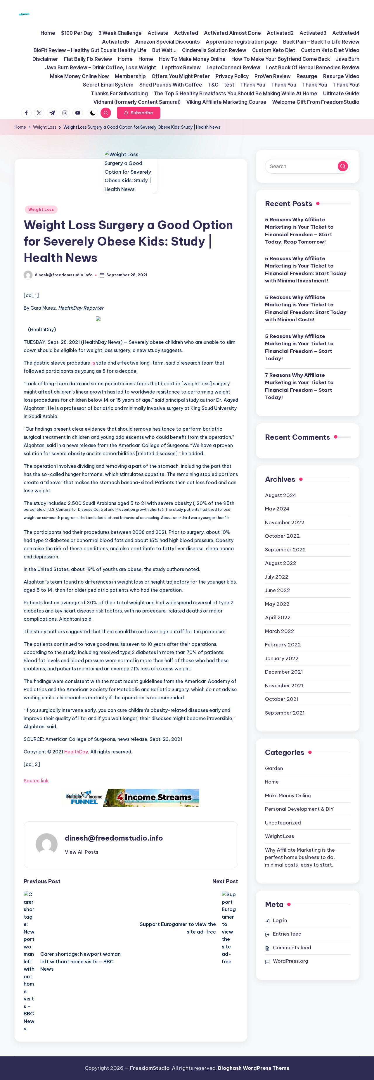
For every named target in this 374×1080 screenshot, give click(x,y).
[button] (138, 113)
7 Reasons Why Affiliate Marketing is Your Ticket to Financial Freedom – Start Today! (299, 386)
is (93, 363)
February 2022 (283, 644)
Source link (36, 781)
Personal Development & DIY (299, 809)
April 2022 (278, 617)
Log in (280, 920)
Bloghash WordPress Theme (254, 1068)
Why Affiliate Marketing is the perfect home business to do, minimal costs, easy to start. (300, 857)
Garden (274, 768)
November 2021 (284, 685)
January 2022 (282, 658)
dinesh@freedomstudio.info (114, 838)
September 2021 (285, 713)
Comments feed (292, 947)
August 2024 (280, 495)
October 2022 (282, 536)
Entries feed (287, 934)
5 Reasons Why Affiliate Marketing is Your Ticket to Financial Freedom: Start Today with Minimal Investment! (305, 269)
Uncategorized (283, 823)
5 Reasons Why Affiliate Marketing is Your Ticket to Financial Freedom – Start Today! (299, 347)
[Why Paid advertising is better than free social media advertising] (131, 798)
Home (272, 782)
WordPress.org (290, 961)
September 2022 (285, 549)
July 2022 (276, 577)
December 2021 (284, 672)
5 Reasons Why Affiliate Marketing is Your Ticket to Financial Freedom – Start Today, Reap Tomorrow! (299, 230)
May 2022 (277, 604)
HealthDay (76, 752)
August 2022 (280, 563)
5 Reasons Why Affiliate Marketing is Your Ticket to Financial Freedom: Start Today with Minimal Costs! (305, 308)
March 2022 (279, 631)
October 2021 (282, 699)
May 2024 (277, 509)
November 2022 (284, 522)
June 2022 (277, 590)
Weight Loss (41, 209)
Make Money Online (288, 795)
